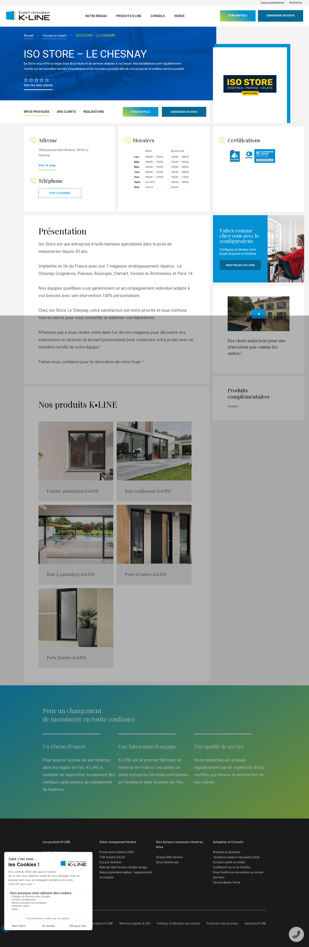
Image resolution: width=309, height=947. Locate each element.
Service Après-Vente (226, 882)
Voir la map (46, 165)
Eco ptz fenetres (110, 862)
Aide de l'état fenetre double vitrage (123, 867)
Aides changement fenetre (117, 842)
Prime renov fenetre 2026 (116, 852)
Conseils (158, 16)
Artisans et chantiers (226, 852)
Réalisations (93, 111)
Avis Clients (66, 111)
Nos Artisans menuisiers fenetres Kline (179, 844)
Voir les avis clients (38, 85)
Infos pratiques (36, 111)
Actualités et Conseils (228, 842)
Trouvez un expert (54, 35)
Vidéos (179, 16)
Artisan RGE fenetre (169, 857)
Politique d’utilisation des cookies (178, 923)
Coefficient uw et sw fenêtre (231, 867)
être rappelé (237, 15)
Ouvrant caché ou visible (229, 862)
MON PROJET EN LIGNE (240, 265)
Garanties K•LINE (255, 923)
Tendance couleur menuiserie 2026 (236, 857)
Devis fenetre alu (167, 862)
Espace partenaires (272, 2)
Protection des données (222, 923)
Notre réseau (96, 16)
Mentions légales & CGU (135, 923)
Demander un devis (280, 15)
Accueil (28, 35)
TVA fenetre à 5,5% (112, 857)
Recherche (295, 2)
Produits (128, 16)
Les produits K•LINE (56, 842)
